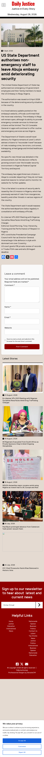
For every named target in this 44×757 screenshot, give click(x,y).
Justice (11, 624)
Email (7, 317)
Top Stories (33, 636)
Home (11, 621)
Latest (33, 633)
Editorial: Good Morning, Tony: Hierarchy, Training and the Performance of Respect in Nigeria (20, 229)
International (11, 629)
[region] (22, 738)
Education (11, 626)
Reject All (22, 752)
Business (33, 626)
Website (8, 328)
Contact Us (33, 631)
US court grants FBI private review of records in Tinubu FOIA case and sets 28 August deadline (21, 249)
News (11, 631)
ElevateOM (31, 673)
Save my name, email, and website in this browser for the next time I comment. (20, 340)
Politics (33, 629)
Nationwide (33, 621)
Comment (9, 285)
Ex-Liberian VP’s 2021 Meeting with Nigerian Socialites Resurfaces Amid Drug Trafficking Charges (20, 220)
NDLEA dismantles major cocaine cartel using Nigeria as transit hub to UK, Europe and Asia (21, 486)
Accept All (22, 741)
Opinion (33, 624)
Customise (22, 746)
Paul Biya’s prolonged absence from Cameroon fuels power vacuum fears (21, 528)
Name (7, 307)
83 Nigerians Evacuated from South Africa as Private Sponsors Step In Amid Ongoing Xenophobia (21, 444)
